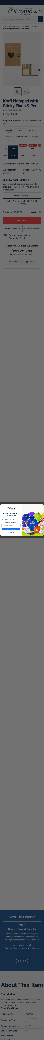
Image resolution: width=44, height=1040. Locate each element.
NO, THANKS (11, 532)
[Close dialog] (42, 506)
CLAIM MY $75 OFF (11, 529)
